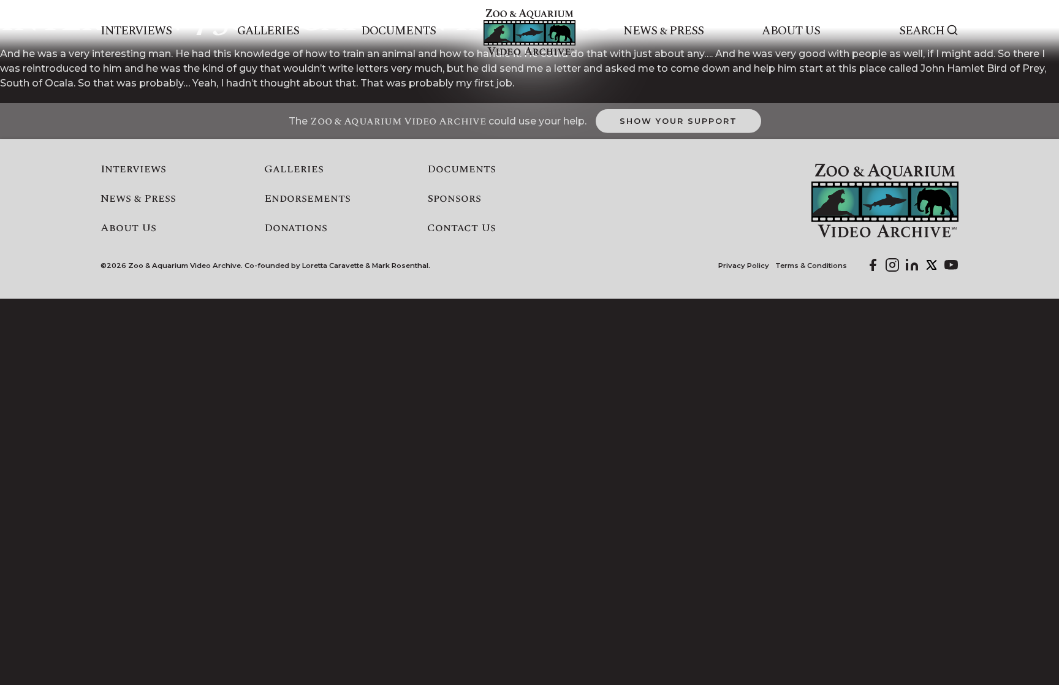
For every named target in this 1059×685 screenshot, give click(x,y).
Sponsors (454, 198)
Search (921, 31)
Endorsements (307, 198)
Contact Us (461, 228)
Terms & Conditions (811, 265)
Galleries (268, 31)
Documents (398, 31)
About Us (790, 31)
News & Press (663, 31)
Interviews (136, 31)
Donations (295, 228)
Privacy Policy (743, 265)
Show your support (678, 121)
